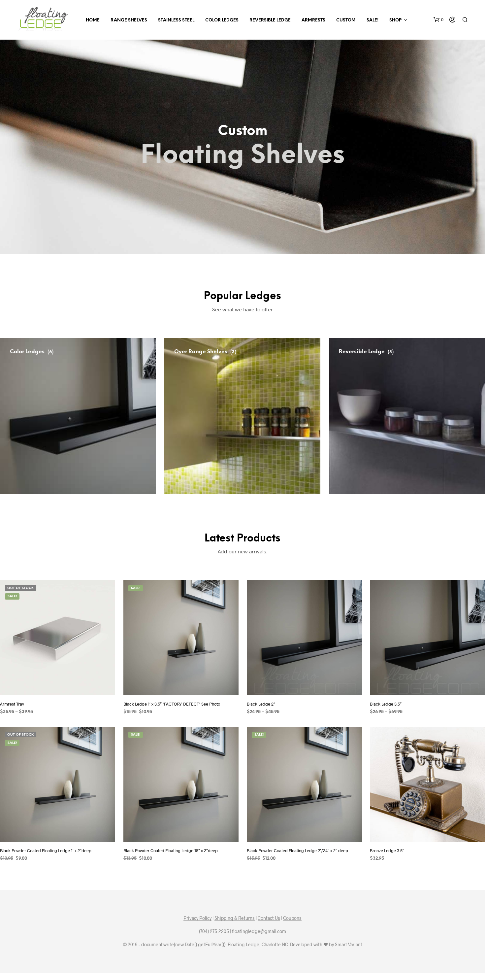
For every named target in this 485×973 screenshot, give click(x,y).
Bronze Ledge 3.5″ (387, 850)
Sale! (372, 20)
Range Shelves (129, 20)
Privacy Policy (197, 918)
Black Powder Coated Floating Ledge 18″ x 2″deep (170, 850)
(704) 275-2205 (214, 931)
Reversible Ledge (270, 20)
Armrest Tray (12, 704)
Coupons (292, 918)
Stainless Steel (176, 20)
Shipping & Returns (234, 918)
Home (93, 20)
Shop (395, 20)
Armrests (313, 20)
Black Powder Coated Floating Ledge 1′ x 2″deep (45, 850)
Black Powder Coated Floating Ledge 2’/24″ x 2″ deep (297, 850)
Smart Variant (348, 944)
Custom (346, 20)
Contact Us (269, 918)
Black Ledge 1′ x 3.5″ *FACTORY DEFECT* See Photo (171, 704)
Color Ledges (222, 20)
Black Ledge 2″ (261, 704)
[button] (438, 20)
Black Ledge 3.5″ (386, 704)
